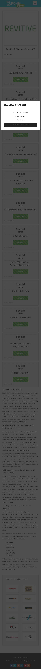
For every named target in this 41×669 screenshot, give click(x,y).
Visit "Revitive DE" (19, 125)
